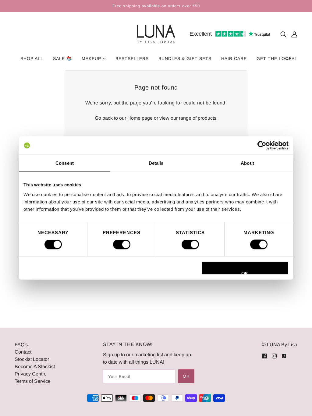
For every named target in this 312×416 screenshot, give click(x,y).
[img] (283, 34)
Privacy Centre (31, 373)
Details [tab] (156, 163)
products (207, 118)
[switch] (121, 244)
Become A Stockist (35, 366)
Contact (23, 351)
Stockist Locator (32, 359)
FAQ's (21, 344)
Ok (186, 376)
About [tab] (247, 163)
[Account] (294, 34)
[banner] (156, 34)
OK (244, 272)
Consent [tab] (64, 163)
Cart (291, 58)
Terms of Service (33, 381)
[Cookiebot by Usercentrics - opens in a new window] (262, 145)
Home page (140, 118)
